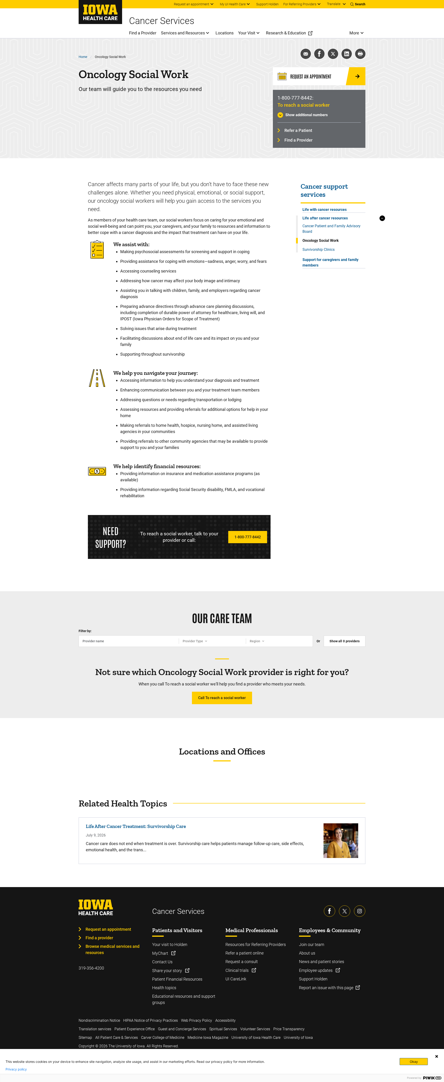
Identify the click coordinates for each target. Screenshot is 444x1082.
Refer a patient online (244, 953)
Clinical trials (237, 970)
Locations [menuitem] (225, 32)
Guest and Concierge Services (182, 1029)
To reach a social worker (304, 105)
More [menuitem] (354, 32)
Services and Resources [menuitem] (183, 32)
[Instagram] (359, 911)
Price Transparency (289, 1029)
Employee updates (316, 970)
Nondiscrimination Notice (99, 1020)
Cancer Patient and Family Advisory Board (331, 229)
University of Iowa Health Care (256, 1037)
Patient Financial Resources (177, 979)
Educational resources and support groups (183, 999)
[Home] (100, 12)
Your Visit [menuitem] (246, 32)
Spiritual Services (223, 1029)
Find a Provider (298, 140)
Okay (414, 1062)
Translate (333, 4)
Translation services (95, 1029)
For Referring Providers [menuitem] (299, 4)
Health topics (164, 987)
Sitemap (85, 1037)
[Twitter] (344, 911)
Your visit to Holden (169, 944)
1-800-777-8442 (247, 537)
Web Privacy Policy (196, 1020)
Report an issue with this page (326, 987)
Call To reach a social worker (222, 698)
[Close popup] (436, 1056)
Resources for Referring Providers (255, 944)
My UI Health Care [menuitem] (233, 4)
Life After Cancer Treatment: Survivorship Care (136, 826)
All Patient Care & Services (116, 1037)
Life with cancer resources (324, 209)
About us (307, 953)
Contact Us (162, 961)
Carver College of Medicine (162, 1037)
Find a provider (99, 937)
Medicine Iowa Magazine (208, 1037)
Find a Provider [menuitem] (142, 32)
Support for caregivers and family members (330, 262)
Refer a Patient (298, 130)
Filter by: (85, 631)
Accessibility (225, 1020)
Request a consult (241, 961)
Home (83, 57)
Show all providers (345, 641)
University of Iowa (298, 1037)
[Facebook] (329, 911)
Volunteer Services (255, 1029)
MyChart (160, 953)
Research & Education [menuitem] (286, 32)
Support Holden (313, 978)
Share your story (167, 970)
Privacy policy (16, 1069)
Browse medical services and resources (112, 949)
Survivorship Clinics (318, 249)
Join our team (311, 944)
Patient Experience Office (134, 1029)
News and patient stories (321, 961)
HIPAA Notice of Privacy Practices (150, 1020)
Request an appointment (108, 929)
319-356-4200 (91, 968)
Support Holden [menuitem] (267, 4)
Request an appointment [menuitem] (191, 4)
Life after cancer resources (325, 218)
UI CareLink (235, 978)
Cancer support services (324, 190)
